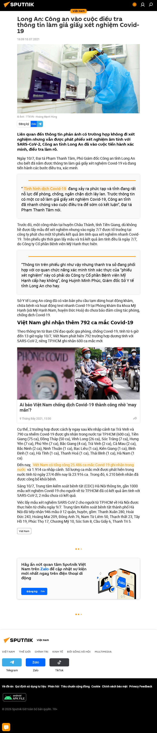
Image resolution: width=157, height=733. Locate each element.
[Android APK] (14, 697)
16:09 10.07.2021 (28, 39)
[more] (135, 418)
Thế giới (25, 651)
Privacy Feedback (140, 686)
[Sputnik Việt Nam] (20, 8)
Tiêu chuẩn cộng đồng (75, 686)
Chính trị (41, 651)
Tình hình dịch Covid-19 (45, 188)
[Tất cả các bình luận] (6, 727)
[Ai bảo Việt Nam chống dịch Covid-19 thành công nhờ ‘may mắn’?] (78, 373)
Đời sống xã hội (79, 651)
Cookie (95, 686)
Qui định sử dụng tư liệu (30, 686)
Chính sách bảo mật (115, 686)
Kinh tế (57, 651)
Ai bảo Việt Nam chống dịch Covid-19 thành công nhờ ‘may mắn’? (78, 407)
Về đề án (7, 686)
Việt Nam (24, 531)
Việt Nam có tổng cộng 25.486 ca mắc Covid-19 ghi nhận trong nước (76, 467)
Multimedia (103, 651)
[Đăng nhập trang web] (143, 4)
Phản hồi (53, 686)
